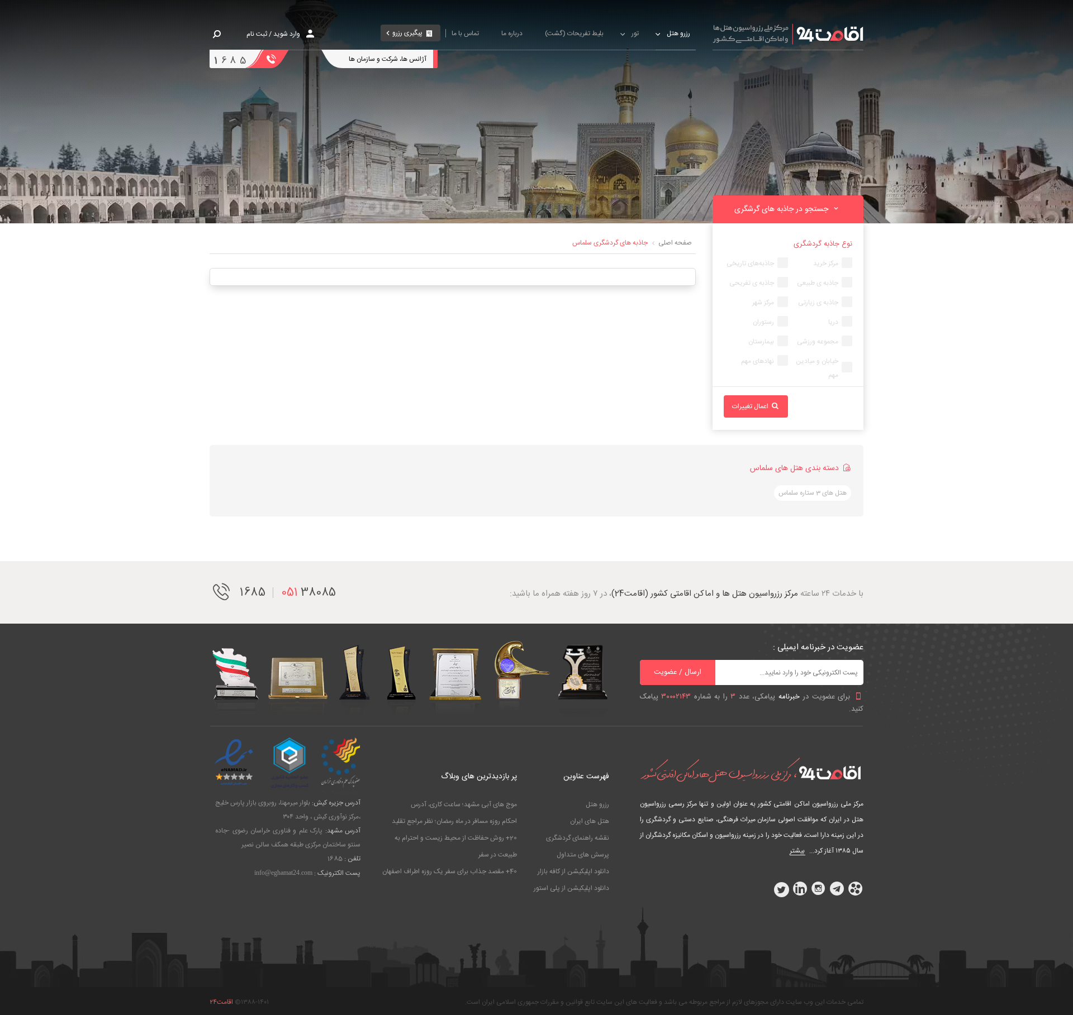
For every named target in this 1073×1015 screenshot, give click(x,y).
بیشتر (797, 850)
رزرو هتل (597, 804)
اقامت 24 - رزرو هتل (788, 33)
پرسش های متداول (583, 854)
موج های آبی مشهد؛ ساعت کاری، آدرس (464, 804)
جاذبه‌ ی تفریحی (751, 283)
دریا (833, 322)
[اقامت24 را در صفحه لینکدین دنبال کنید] (799, 889)
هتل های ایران (589, 821)
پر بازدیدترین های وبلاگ (479, 776)
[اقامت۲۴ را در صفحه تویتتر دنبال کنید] (781, 889)
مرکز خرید (825, 263)
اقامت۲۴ (221, 1002)
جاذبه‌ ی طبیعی (817, 283)
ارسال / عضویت (677, 672)
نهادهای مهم (757, 361)
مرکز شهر (763, 302)
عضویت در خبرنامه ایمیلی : (818, 647)
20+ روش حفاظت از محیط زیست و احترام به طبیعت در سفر (456, 846)
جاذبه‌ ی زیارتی (818, 302)
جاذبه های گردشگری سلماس (610, 242)
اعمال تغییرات (751, 406)
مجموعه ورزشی (817, 341)
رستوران (763, 322)
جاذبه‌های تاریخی (750, 263)
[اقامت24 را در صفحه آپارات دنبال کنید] (855, 889)
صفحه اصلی (675, 242)
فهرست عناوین (586, 776)
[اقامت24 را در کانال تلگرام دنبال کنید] (836, 889)
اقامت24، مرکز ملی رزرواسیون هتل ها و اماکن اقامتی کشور (751, 769)
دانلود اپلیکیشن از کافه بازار (573, 871)
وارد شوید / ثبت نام (273, 34)
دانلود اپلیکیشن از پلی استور (571, 888)
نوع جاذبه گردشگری (823, 244)
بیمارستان (761, 341)
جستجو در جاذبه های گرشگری (782, 209)
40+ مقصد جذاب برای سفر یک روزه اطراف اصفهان (449, 871)
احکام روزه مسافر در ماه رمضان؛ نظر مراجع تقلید (454, 821)
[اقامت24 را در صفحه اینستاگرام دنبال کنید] (818, 889)
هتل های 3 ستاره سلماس (812, 493)
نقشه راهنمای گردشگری (577, 838)
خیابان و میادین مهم (817, 368)
